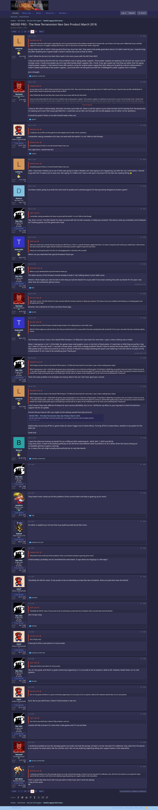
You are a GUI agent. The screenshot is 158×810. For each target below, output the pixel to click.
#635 (144, 318)
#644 (144, 603)
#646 (144, 658)
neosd (14, 28)
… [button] (21, 32)
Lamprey (18, 48)
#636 (144, 358)
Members (62, 13)
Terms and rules (118, 808)
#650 (144, 766)
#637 (144, 386)
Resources (50, 13)
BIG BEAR (19, 779)
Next (40, 32)
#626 (144, 36)
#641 (144, 521)
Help (136, 808)
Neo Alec (18, 221)
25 (29, 32)
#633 (144, 264)
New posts (14, 17)
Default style (17, 808)
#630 (144, 186)
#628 (144, 125)
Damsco (19, 198)
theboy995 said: (35, 268)
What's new (26, 13)
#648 (144, 714)
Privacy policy (129, 808)
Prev (14, 32)
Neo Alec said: (34, 298)
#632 (144, 237)
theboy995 (19, 249)
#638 (144, 438)
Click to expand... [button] (87, 105)
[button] (32, 13)
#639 (144, 464)
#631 (144, 209)
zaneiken (19, 505)
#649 (144, 742)
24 (25, 32)
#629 (144, 159)
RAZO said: (33, 241)
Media (38, 13)
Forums (15, 13)
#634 (144, 293)
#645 (144, 632)
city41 (19, 137)
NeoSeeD (19, 94)
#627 (144, 82)
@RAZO (31, 280)
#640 (144, 493)
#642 (144, 548)
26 (32, 32)
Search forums (24, 17)
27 (36, 32)
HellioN (19, 534)
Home (142, 808)
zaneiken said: (34, 552)
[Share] (141, 36)
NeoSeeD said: (34, 40)
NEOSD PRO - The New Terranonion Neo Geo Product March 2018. (54, 416)
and (38, 76)
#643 (144, 577)
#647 (144, 687)
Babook (19, 450)
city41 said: (33, 213)
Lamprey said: (34, 86)
